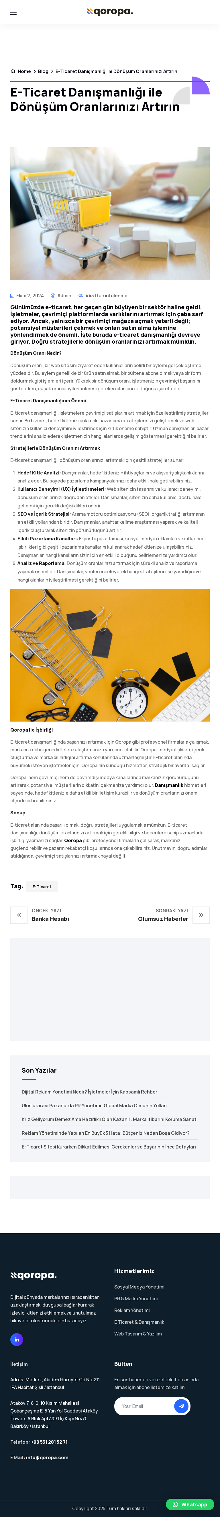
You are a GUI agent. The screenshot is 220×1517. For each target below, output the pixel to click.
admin (64, 295)
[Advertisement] (110, 989)
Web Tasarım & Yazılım (138, 1334)
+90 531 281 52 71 (49, 1442)
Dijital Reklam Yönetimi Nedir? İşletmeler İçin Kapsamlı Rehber (89, 1092)
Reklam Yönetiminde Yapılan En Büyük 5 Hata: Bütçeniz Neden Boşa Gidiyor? (106, 1133)
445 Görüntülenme (106, 295)
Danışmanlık (169, 785)
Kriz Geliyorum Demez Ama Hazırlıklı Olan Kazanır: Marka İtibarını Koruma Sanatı (110, 1119)
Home (24, 71)
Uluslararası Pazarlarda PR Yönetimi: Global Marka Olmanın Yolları (94, 1105)
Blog (43, 71)
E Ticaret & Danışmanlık (139, 1322)
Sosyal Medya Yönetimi (139, 1287)
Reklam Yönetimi (132, 1310)
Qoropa (73, 840)
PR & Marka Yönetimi (136, 1298)
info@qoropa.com (47, 1457)
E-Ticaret (42, 886)
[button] (190, 1504)
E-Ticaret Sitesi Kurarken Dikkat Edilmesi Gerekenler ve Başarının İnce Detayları (109, 1147)
